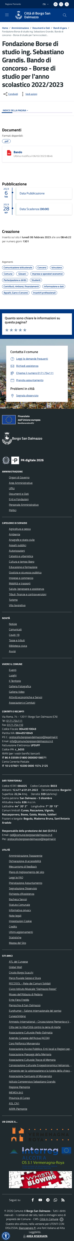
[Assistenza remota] (61, 1219)
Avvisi (12, 651)
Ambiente (14, 534)
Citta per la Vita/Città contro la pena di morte (35, 1027)
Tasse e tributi (17, 640)
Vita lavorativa (17, 605)
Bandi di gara (60, 28)
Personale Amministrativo (24, 505)
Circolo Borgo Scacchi (21, 972)
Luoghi (13, 675)
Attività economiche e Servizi (25, 697)
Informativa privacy (20, 910)
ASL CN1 (14, 1103)
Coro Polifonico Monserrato (24, 1043)
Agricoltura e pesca (20, 529)
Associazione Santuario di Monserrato (30, 1076)
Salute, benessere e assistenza (26, 589)
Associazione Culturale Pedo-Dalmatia (30, 1032)
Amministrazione (20, 28)
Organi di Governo (19, 477)
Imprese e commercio (21, 578)
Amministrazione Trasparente (25, 856)
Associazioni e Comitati (22, 703)
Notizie (13, 624)
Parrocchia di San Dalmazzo (24, 1005)
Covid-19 (14, 635)
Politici (12, 510)
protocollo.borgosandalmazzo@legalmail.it (33, 737)
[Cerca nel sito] (65, 15)
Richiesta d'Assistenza (21, 894)
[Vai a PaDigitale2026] (23, 460)
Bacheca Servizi (18, 899)
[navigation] (7, 15)
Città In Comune (49, 1219)
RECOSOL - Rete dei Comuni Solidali (30, 983)
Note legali (15, 916)
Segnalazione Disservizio (23, 888)
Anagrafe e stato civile (22, 540)
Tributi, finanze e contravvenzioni (27, 594)
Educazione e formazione (23, 567)
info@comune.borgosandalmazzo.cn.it (31, 741)
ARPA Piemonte (18, 1109)
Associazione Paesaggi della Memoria (30, 1054)
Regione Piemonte (13, 4)
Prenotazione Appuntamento (25, 883)
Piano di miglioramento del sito (26, 872)
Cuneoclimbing (17, 1016)
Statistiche (15, 937)
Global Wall (15, 967)
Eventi (12, 670)
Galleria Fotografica (20, 686)
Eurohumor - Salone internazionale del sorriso (35, 1011)
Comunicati (15, 629)
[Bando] (9, 153)
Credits (13, 926)
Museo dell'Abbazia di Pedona (26, 994)
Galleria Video (16, 692)
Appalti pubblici (17, 545)
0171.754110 (15, 725)
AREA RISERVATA (37, 1236)
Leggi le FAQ (16, 877)
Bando (18, 152)
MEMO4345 (16, 1092)
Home (5, 28)
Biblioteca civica (18, 646)
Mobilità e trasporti (19, 583)
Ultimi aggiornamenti (21, 932)
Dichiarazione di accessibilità (25, 861)
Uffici (12, 488)
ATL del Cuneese (18, 962)
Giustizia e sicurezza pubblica (25, 572)
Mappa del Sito (17, 943)
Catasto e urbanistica (21, 556)
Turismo (13, 600)
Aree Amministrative (21, 483)
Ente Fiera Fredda (19, 1000)
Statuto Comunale (19, 905)
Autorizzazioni (17, 551)
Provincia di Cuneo (19, 1098)
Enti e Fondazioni (19, 499)
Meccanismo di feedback (23, 866)
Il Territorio (15, 681)
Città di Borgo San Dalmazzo (37, 15)
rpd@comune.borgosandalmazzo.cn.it (31, 835)
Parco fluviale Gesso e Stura (25, 978)
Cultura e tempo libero (21, 562)
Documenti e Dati (41, 28)
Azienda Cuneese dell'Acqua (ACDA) (29, 1038)
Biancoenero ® (27, 1228)
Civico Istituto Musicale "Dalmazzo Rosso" (33, 989)
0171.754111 (14, 721)
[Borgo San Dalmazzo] (18, 15)
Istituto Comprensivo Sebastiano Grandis (32, 1081)
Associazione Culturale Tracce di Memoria (32, 1060)
